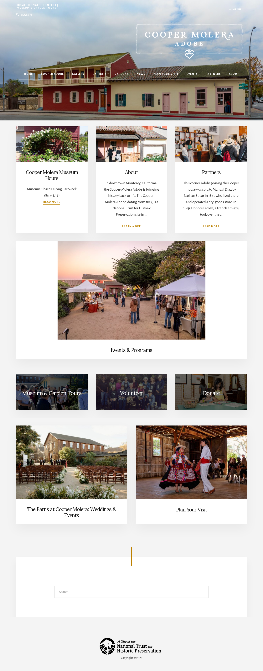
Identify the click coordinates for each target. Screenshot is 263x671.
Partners (211, 172)
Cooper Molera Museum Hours (52, 175)
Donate (34, 5)
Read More (51, 202)
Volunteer (131, 393)
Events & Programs (131, 350)
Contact (49, 5)
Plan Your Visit (191, 509)
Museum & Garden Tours (36, 8)
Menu (236, 9)
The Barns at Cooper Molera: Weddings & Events (71, 512)
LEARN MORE (131, 226)
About (131, 172)
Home (21, 5)
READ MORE (211, 226)
